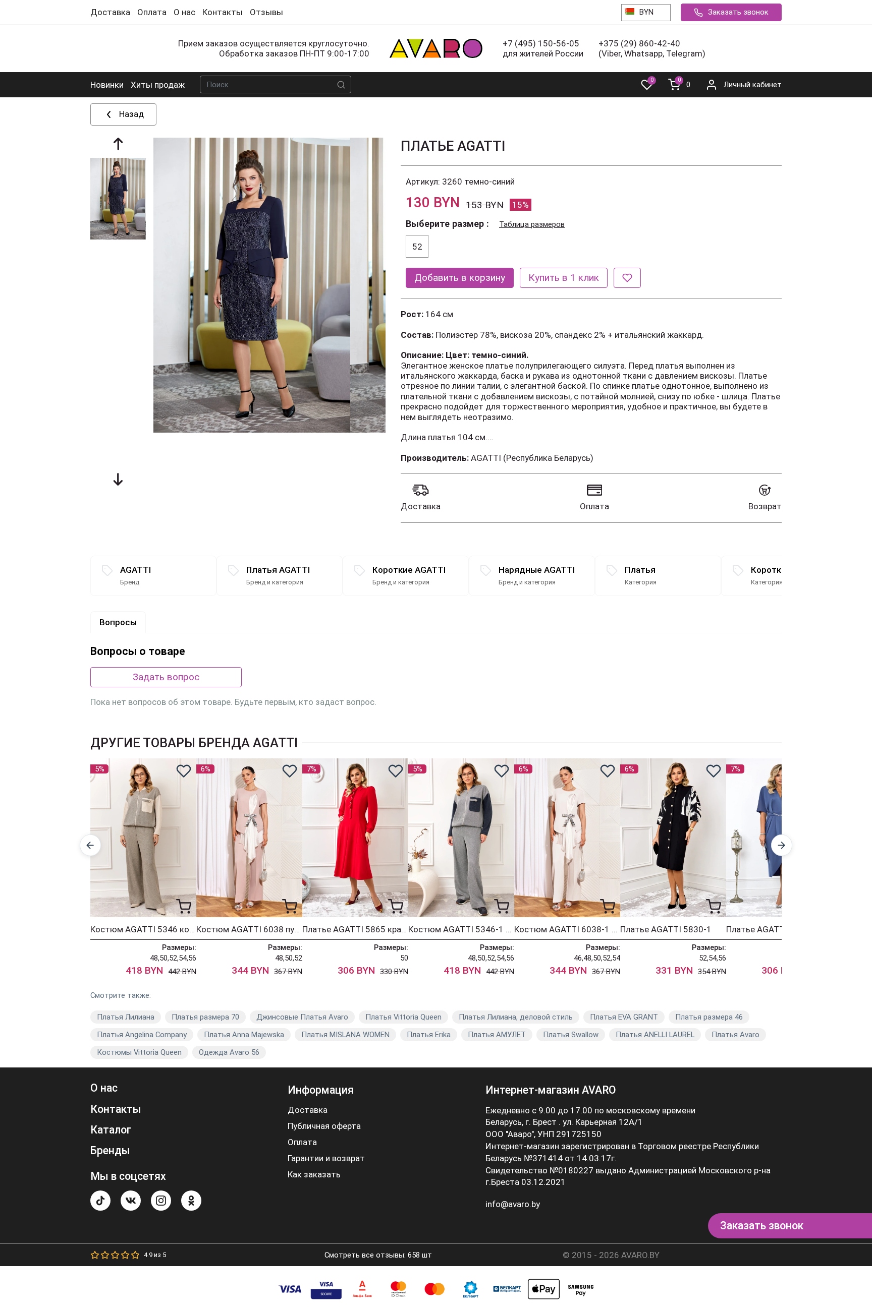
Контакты (222, 12)
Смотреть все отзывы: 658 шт (378, 1255)
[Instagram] (161, 1200)
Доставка (110, 12)
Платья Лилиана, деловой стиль (516, 1017)
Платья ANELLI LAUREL (655, 1034)
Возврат (765, 506)
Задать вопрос (166, 677)
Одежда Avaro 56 (229, 1052)
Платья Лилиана (125, 1017)
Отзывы (266, 12)
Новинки (107, 85)
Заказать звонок (738, 12)
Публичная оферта (324, 1126)
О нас (184, 12)
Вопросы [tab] (118, 622)
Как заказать (314, 1174)
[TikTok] (100, 1200)
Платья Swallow (570, 1034)
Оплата (152, 12)
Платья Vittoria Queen (403, 1017)
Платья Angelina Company (142, 1034)
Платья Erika (429, 1034)
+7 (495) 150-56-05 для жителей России (543, 48)
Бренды (110, 1150)
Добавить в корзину (459, 277)
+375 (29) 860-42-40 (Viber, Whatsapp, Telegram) (651, 48)
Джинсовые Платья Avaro (302, 1017)
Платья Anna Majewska (244, 1034)
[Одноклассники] (191, 1200)
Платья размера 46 (709, 1017)
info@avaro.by (512, 1204)
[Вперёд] (782, 845)
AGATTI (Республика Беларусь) (532, 458)
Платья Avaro (735, 1034)
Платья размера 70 (205, 1017)
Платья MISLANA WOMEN (345, 1034)
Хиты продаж (158, 85)
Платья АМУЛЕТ (497, 1034)
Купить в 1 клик (563, 277)
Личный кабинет (753, 84)
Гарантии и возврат (326, 1158)
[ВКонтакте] (131, 1200)
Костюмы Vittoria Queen (139, 1052)
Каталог (110, 1129)
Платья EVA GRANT (624, 1017)
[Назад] (90, 845)
